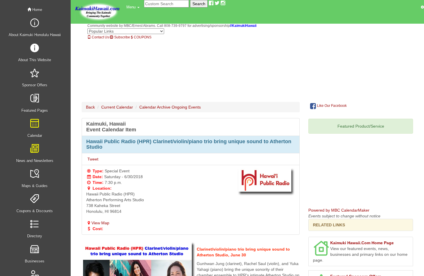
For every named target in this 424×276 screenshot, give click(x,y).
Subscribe (121, 37)
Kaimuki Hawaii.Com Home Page (362, 242)
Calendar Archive (154, 107)
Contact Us (100, 37)
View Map (100, 223)
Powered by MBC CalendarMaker (338, 210)
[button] (133, 7)
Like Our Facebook (331, 106)
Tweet (92, 159)
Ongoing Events (186, 107)
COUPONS (142, 37)
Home (36, 10)
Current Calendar (117, 107)
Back (90, 107)
